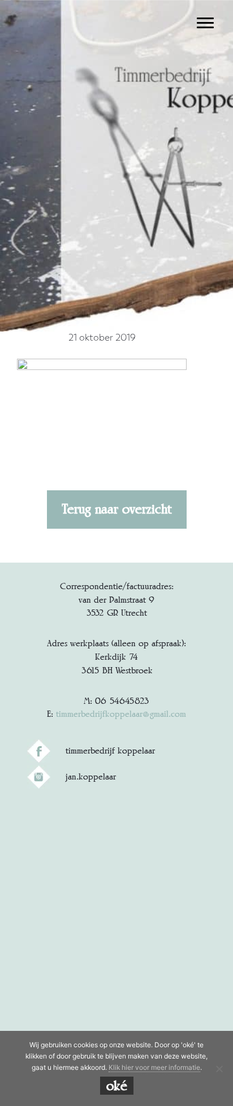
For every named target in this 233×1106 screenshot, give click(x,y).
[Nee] (219, 1068)
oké (116, 1086)
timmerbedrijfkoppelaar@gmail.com (121, 713)
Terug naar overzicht (117, 509)
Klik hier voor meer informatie (154, 1067)
